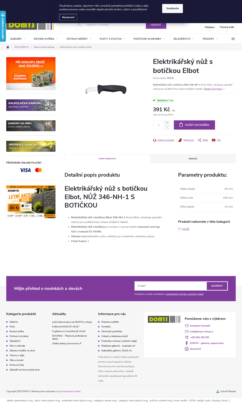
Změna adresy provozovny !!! (66, 343)
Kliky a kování (16, 360)
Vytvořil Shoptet (228, 391)
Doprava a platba (110, 321)
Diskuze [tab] (193, 158)
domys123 (195, 348)
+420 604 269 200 (199, 337)
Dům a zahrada (17, 346)
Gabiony (14, 322)
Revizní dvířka (17, 331)
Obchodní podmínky (111, 331)
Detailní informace (213, 88)
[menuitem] (18, 39)
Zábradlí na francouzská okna (25, 369)
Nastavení (68, 17)
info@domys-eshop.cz (201, 331)
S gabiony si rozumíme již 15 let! (68, 331)
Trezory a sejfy (17, 355)
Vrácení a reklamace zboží (114, 336)
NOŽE (185, 229)
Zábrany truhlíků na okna (22, 350)
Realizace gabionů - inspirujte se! (118, 345)
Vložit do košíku (197, 125)
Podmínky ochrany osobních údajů (119, 341)
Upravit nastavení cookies (68, 391)
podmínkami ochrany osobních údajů (184, 294)
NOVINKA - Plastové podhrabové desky (69, 337)
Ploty (12, 326)
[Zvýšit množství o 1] (167, 123)
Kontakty (106, 326)
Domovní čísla (17, 365)
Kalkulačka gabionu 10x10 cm (116, 350)
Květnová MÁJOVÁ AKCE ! (66, 326)
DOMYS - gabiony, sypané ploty (207, 343)
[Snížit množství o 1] (167, 127)
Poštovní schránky (19, 336)
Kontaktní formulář (200, 325)
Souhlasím (172, 8)
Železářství (15, 341)
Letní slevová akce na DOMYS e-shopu (72, 322)
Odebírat (217, 285)
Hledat (156, 25)
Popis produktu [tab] (107, 158)
